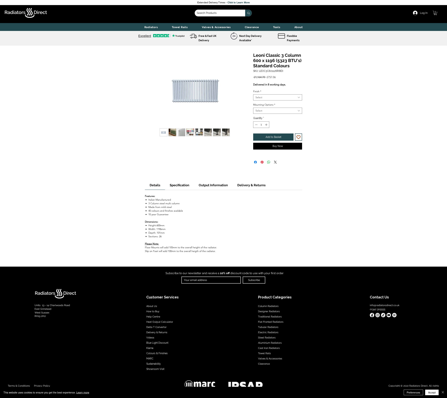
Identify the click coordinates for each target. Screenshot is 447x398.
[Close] (443, 392)
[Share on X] (275, 162)
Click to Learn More (239, 2)
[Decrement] (256, 125)
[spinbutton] (261, 125)
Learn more (82, 392)
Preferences (413, 392)
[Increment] (266, 125)
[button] (151, 27)
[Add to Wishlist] (298, 137)
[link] (435, 13)
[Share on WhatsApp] (269, 162)
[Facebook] (372, 315)
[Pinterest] (394, 315)
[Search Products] (248, 13)
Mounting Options (264, 104)
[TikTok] (383, 315)
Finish (257, 91)
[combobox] (277, 97)
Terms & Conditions (19, 385)
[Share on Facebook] (255, 162)
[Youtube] (389, 315)
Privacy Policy (41, 385)
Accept (432, 392)
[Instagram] (377, 315)
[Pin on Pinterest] (262, 162)
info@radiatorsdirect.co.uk (384, 305)
